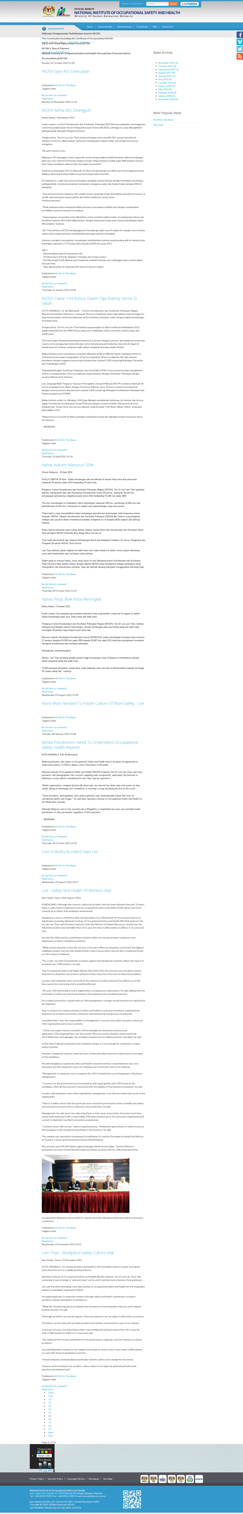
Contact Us (167, 26)
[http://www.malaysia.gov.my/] (144, 1478)
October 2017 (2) (167, 66)
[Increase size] (40, 1466)
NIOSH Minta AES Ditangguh (66, 110)
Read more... (48, 98)
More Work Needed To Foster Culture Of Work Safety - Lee (93, 703)
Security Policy (55, 1479)
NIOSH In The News (79, 42)
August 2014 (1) (166, 86)
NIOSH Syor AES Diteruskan (66, 71)
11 (49, 1402)
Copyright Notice (76, 1479)
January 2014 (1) (166, 95)
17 (49, 1422)
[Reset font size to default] (45, 1466)
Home (90, 26)
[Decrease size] (49, 1466)
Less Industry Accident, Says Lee (70, 851)
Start (51, 1392)
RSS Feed (158, 124)
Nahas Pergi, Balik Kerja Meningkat (71, 599)
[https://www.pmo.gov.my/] (154, 1478)
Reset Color (44, 1455)
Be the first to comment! (54, 95)
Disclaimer (94, 1479)
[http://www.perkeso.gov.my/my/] (190, 1478)
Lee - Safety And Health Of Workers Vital (76, 890)
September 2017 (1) (168, 69)
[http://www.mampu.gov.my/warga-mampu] (199, 1478)
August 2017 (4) (166, 72)
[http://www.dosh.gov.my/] (181, 1478)
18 (49, 1425)
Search (173, 3)
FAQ (155, 26)
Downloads (142, 26)
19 (49, 1429)
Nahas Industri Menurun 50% (67, 464)
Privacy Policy (37, 1479)
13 (49, 1409)
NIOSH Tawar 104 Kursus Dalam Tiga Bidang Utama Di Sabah (89, 300)
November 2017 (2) (168, 62)
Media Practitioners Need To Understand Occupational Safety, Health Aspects (90, 744)
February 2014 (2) (167, 92)
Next (51, 1432)
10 (49, 1399)
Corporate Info (105, 26)
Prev (50, 1396)
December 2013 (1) (168, 99)
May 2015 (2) (165, 79)
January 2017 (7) (166, 76)
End (50, 1435)
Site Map (107, 1479)
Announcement (124, 26)
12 (49, 1405)
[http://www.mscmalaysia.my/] (163, 1478)
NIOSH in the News (163, 119)
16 (49, 1419)
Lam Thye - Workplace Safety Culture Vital (78, 1252)
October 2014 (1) (167, 82)
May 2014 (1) (165, 89)
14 (49, 1412)
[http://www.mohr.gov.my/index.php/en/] (172, 1478)
